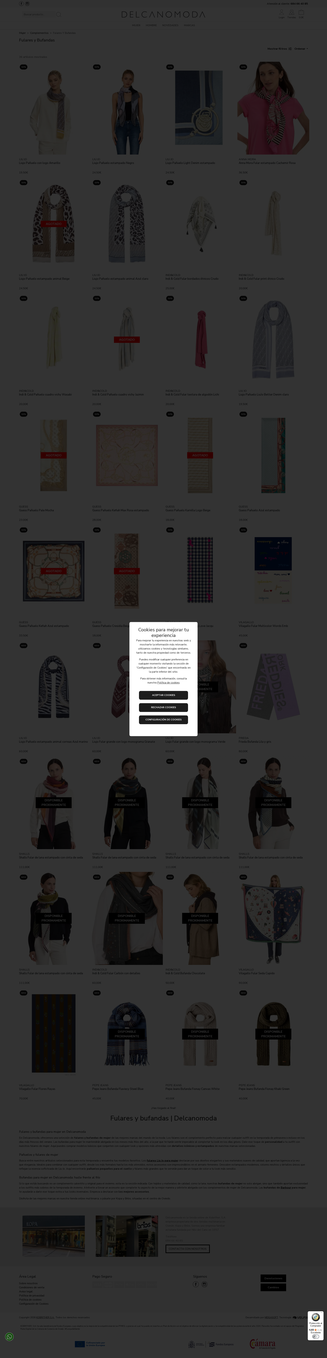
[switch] (315, 1337)
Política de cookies (168, 683)
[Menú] (322, 1313)
